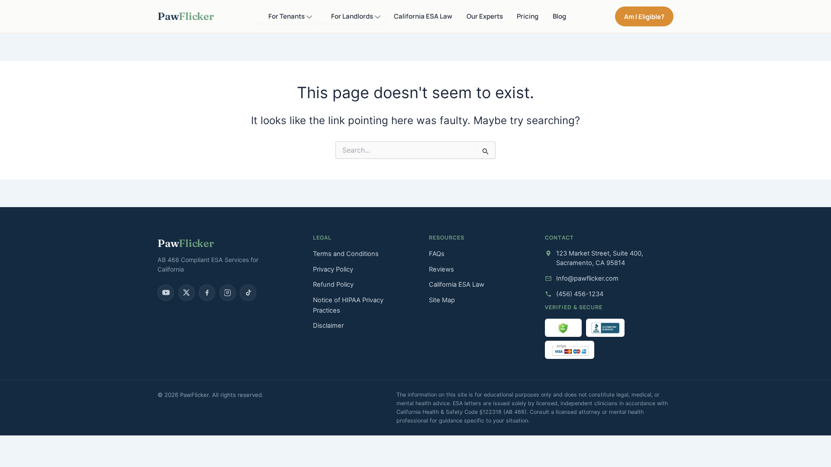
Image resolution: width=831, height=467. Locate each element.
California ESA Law (423, 16)
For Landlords (352, 16)
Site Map (442, 300)
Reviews (441, 269)
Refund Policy (333, 284)
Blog (559, 16)
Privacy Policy (333, 269)
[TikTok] (248, 293)
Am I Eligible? (644, 16)
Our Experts (485, 16)
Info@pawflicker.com (587, 278)
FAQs (436, 254)
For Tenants (286, 16)
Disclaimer (328, 325)
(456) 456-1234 (579, 294)
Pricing (527, 16)
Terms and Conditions (346, 254)
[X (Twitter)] (186, 293)
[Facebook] (207, 293)
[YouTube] (166, 293)
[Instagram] (227, 293)
